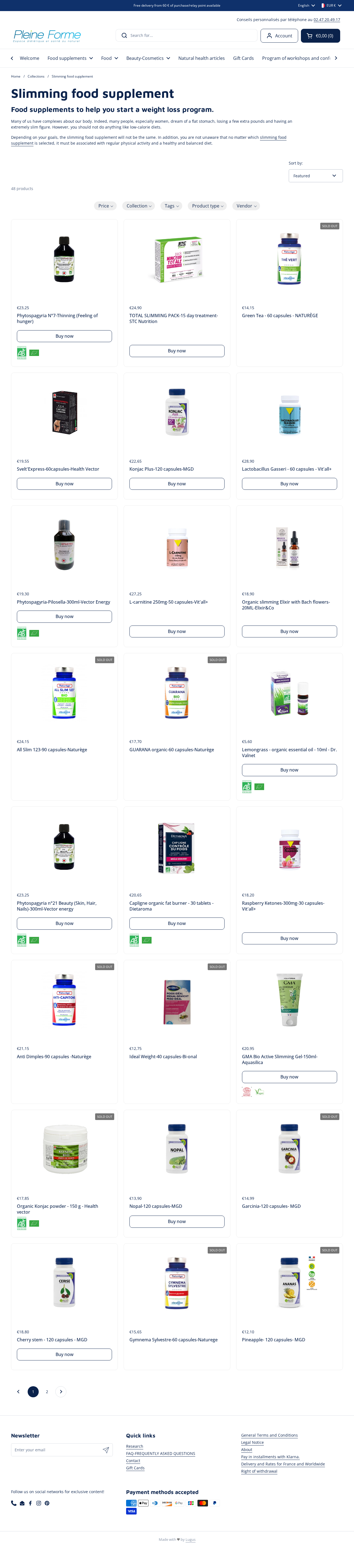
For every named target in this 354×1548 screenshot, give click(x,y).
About (246, 1449)
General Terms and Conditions (269, 1435)
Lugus (191, 1539)
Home (15, 76)
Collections (36, 76)
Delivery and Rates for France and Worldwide (283, 1464)
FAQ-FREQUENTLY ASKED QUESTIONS (160, 1453)
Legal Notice (252, 1442)
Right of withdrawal (259, 1471)
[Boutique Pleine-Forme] (46, 35)
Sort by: (296, 163)
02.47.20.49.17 (327, 19)
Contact (133, 1460)
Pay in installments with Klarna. (270, 1456)
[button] (320, 36)
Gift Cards (135, 1467)
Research (134, 1446)
